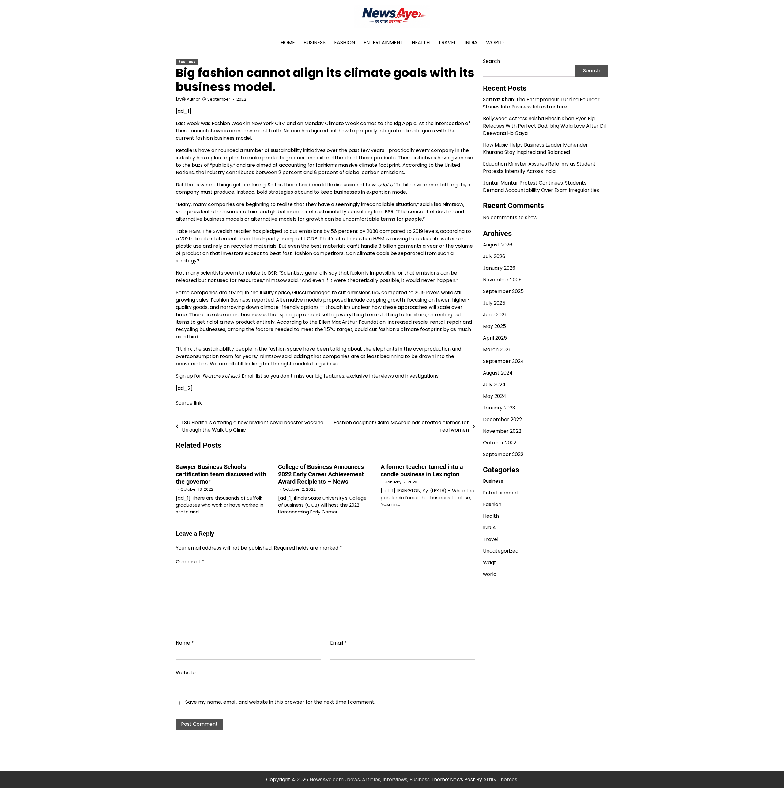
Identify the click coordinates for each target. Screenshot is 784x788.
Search (491, 61)
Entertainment (383, 42)
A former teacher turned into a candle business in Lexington (422, 470)
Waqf (489, 562)
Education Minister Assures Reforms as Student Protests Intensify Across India (539, 167)
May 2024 (494, 396)
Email (338, 642)
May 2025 (494, 326)
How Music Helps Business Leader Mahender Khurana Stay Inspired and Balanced (535, 148)
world (495, 42)
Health (421, 42)
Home (288, 42)
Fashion (344, 42)
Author (193, 99)
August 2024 (498, 372)
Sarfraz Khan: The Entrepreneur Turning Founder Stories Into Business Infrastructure (541, 103)
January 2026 (499, 268)
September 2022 (503, 454)
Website (186, 672)
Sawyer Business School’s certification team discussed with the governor (221, 474)
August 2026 (497, 244)
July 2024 (494, 384)
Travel (447, 42)
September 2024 (503, 361)
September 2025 (503, 291)
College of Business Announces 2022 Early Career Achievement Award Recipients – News (321, 474)
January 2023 (499, 407)
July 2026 (494, 256)
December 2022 (502, 419)
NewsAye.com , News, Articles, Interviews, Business (370, 779)
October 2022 (499, 442)
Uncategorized (500, 550)
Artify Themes (500, 779)
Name (185, 642)
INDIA (471, 42)
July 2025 (494, 302)
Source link (189, 402)
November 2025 (502, 279)
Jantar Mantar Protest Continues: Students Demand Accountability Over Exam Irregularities (541, 186)
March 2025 (497, 349)
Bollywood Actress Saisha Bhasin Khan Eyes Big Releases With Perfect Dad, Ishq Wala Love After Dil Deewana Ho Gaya (544, 125)
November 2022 (502, 431)
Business (314, 42)
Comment (190, 561)
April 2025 (495, 337)
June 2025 (495, 314)
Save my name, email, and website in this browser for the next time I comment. (280, 702)
